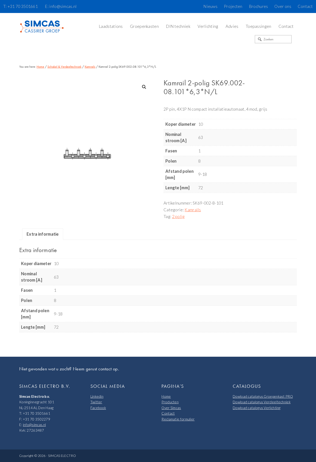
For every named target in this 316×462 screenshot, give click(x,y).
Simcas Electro (42, 27)
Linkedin (96, 396)
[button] (144, 87)
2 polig (178, 216)
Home (166, 396)
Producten (170, 402)
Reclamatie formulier (178, 419)
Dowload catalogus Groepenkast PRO (263, 396)
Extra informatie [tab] (43, 234)
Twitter (96, 402)
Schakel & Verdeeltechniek (64, 66)
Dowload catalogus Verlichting (257, 408)
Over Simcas (171, 408)
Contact (168, 413)
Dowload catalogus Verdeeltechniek (262, 402)
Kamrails (90, 66)
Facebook (98, 408)
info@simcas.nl (34, 425)
